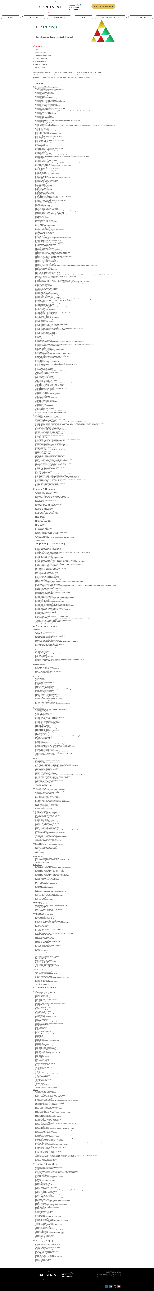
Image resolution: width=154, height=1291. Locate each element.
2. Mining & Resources (40, 52)
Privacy (119, 1272)
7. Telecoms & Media (39, 67)
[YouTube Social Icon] (118, 1286)
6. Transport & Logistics (40, 64)
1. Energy (36, 49)
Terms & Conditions (110, 1272)
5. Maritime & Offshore (39, 61)
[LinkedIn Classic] (110, 1286)
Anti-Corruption (116, 1274)
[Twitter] (114, 1286)
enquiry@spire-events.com (113, 1271)
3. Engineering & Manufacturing (42, 55)
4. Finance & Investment (40, 58)
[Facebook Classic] (106, 1286)
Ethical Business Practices (104, 1274)
